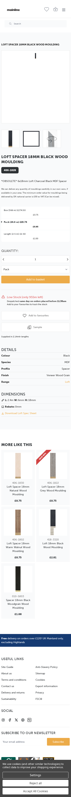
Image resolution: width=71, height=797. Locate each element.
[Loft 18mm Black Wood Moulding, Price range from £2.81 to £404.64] (53, 522)
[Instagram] (3, 720)
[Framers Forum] (29, 720)
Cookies (40, 679)
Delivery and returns (13, 692)
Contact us (7, 686)
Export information (47, 686)
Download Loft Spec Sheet (20, 413)
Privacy (40, 692)
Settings (35, 775)
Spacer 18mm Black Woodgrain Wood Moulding (18, 604)
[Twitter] (16, 720)
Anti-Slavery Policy (47, 667)
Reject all (35, 783)
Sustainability (8, 699)
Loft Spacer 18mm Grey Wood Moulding (53, 488)
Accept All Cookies (35, 791)
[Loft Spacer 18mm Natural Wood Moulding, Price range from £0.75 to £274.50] (18, 465)
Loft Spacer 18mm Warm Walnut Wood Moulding (18, 547)
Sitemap (40, 673)
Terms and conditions (13, 679)
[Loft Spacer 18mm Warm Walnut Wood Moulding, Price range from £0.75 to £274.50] (18, 522)
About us (6, 673)
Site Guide (7, 667)
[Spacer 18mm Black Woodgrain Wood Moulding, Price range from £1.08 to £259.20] (18, 579)
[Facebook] (10, 720)
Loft (67, 381)
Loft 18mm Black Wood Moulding (52, 545)
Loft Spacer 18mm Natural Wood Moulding (18, 490)
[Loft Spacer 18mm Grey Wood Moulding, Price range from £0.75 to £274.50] (53, 465)
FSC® (39, 699)
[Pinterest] (23, 720)
